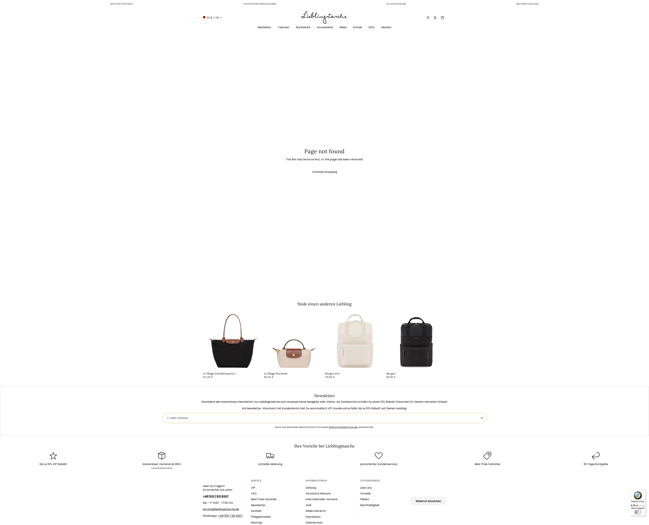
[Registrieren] (481, 418)
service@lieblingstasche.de (221, 509)
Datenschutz (314, 522)
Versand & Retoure (318, 493)
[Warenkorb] (442, 17)
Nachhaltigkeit (369, 505)
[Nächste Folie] (258, 341)
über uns (366, 488)
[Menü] (644, 492)
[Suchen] (428, 17)
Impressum (313, 517)
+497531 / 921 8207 (230, 516)
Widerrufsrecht (316, 511)
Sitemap (256, 522)
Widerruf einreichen (428, 501)
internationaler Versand (321, 499)
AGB (308, 505)
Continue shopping (324, 172)
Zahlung (311, 488)
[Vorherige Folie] (208, 341)
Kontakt (256, 511)
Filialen (364, 499)
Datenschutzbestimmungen (343, 427)
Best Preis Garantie (264, 499)
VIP (253, 488)
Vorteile (365, 493)
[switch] (637, 512)
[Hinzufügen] (257, 365)
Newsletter (258, 505)
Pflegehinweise (261, 517)
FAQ (254, 493)
